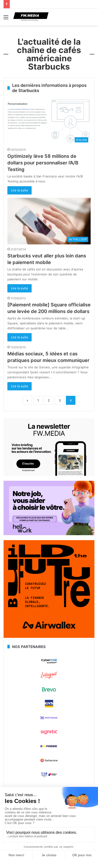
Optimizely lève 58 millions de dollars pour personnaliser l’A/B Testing (42, 162)
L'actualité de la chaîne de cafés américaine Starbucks (49, 54)
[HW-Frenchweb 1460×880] (49, 534)
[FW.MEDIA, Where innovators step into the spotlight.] (31, 17)
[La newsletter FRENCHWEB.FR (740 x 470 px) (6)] (49, 474)
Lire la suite (19, 190)
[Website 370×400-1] (49, 637)
